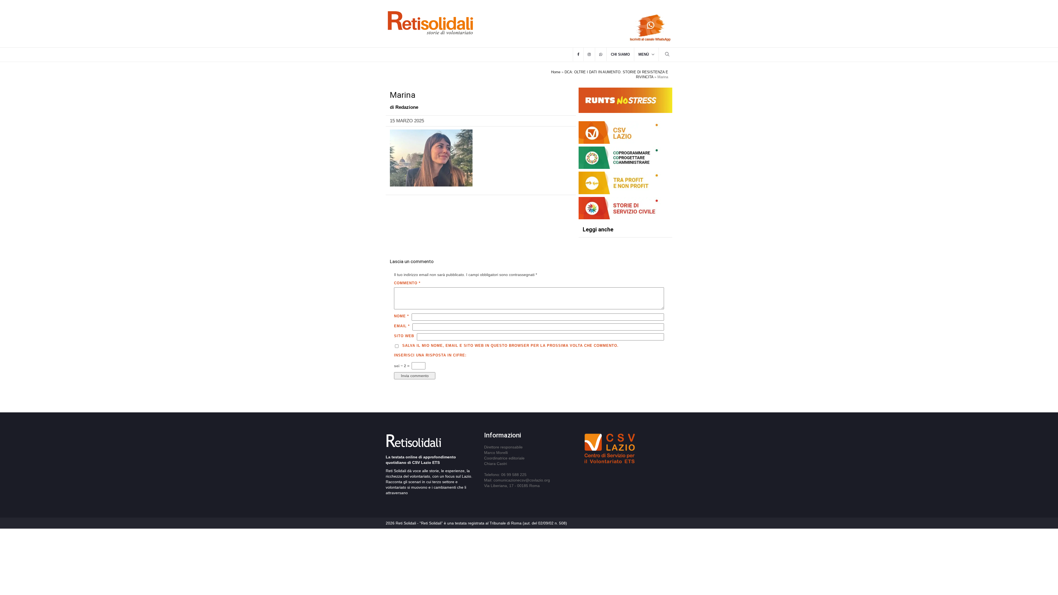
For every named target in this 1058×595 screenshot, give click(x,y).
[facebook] (578, 54)
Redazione (406, 107)
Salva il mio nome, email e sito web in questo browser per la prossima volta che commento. (510, 346)
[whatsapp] (600, 54)
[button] (667, 55)
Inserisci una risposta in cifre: (430, 355)
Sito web (404, 336)
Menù (643, 54)
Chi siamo (620, 54)
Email (402, 326)
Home (555, 72)
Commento (407, 283)
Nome (401, 316)
